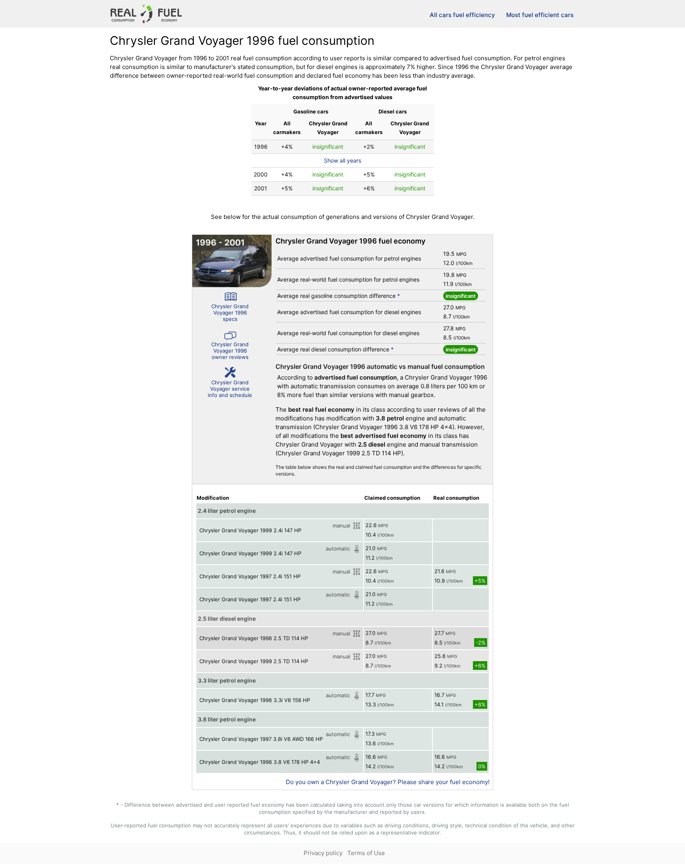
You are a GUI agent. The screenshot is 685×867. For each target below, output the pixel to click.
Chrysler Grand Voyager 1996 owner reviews (230, 350)
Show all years (342, 160)
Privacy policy (323, 853)
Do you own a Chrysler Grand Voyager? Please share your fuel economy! (388, 782)
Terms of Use (366, 853)
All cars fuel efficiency (462, 15)
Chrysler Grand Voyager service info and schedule (230, 388)
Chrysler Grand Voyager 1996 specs (230, 312)
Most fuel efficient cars (540, 15)
